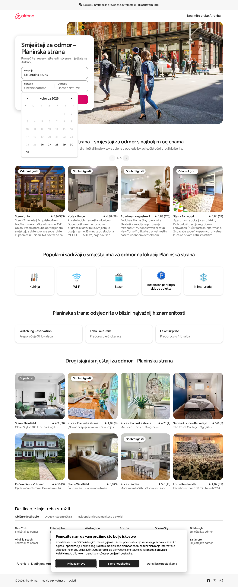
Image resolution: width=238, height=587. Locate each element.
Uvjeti (72, 580)
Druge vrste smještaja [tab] (58, 516)
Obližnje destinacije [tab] (27, 516)
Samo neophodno (119, 563)
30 (71, 144)
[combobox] (54, 74)
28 (56, 144)
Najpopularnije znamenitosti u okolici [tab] (100, 516)
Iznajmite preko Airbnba (204, 16)
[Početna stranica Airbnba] (24, 16)
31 (27, 152)
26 (42, 144)
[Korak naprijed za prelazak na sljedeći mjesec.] (71, 98)
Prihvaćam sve (76, 563)
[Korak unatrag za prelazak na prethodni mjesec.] (28, 98)
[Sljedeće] (126, 158)
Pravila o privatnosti (53, 580)
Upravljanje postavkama (162, 563)
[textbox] (38, 88)
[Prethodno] (112, 158)
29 (64, 144)
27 (49, 144)
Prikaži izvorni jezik (148, 5)
